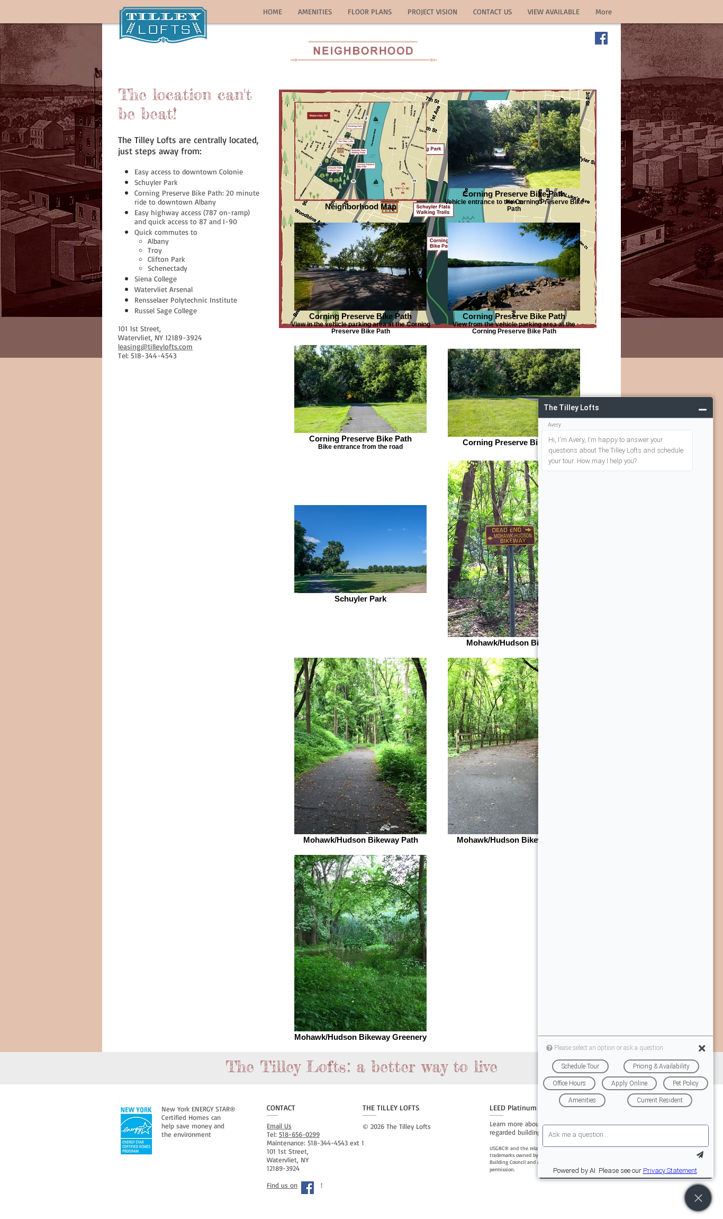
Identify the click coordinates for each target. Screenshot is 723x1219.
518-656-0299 (299, 1134)
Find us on (282, 1185)
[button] (315, 11)
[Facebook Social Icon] (601, 38)
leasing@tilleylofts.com (155, 346)
